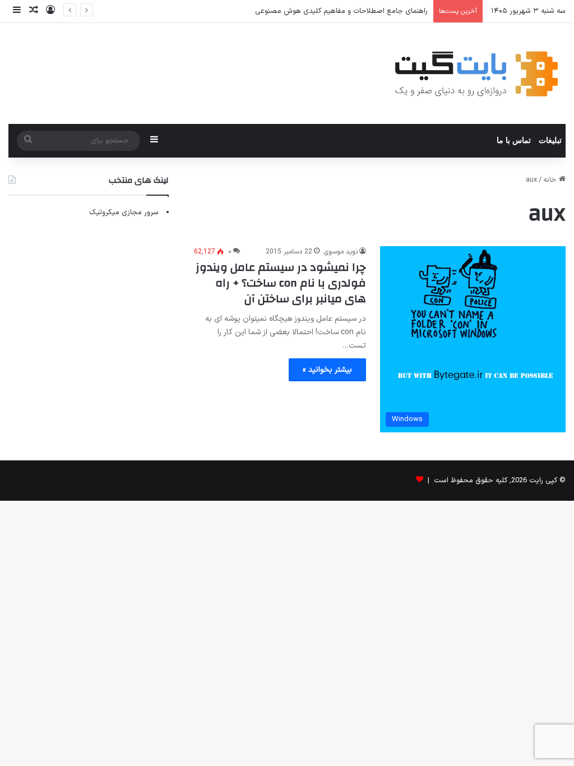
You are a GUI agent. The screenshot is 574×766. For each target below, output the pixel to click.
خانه (551, 180)
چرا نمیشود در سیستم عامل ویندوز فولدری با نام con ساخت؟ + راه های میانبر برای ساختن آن (281, 283)
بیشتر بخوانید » (327, 370)
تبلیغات (550, 140)
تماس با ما (514, 140)
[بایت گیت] (477, 73)
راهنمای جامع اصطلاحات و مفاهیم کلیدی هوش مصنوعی (341, 11)
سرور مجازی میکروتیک (124, 212)
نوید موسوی (341, 252)
